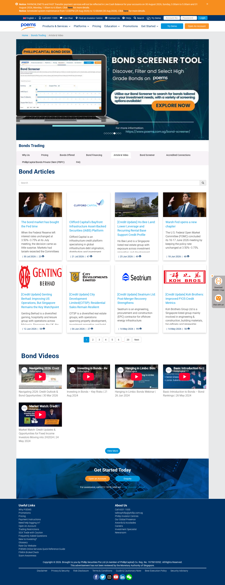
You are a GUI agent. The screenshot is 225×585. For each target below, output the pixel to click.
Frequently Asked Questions (33, 536)
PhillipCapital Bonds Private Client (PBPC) (43, 162)
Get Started (148, 26)
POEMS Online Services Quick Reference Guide (42, 549)
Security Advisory (179, 570)
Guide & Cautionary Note (128, 570)
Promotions (130, 26)
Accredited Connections (178, 155)
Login (202, 18)
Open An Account (197, 26)
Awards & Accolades (125, 522)
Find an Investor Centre (90, 18)
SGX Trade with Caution (31, 532)
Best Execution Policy (156, 570)
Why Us (26, 155)
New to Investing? (28, 539)
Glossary (23, 542)
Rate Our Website (27, 545)
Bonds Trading (38, 35)
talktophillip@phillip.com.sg (129, 513)
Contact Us (113, 18)
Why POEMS (25, 509)
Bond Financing (94, 155)
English (30, 18)
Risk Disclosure (81, 570)
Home (25, 35)
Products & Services (55, 26)
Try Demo (156, 18)
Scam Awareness (27, 555)
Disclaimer (42, 570)
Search (140, 18)
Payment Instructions (30, 519)
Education (110, 26)
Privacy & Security (60, 570)
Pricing (96, 26)
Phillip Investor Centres (133, 487)
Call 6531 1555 (49, 18)
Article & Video (121, 155)
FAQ (78, 162)
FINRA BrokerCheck (29, 552)
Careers (119, 526)
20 (128, 339)
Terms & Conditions (102, 570)
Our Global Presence (125, 519)
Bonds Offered (67, 155)
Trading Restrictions (29, 529)
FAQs (128, 18)
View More (112, 451)
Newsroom (120, 532)
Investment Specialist (126, 529)
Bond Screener (147, 155)
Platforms (80, 26)
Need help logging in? (29, 522)
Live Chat (67, 18)
